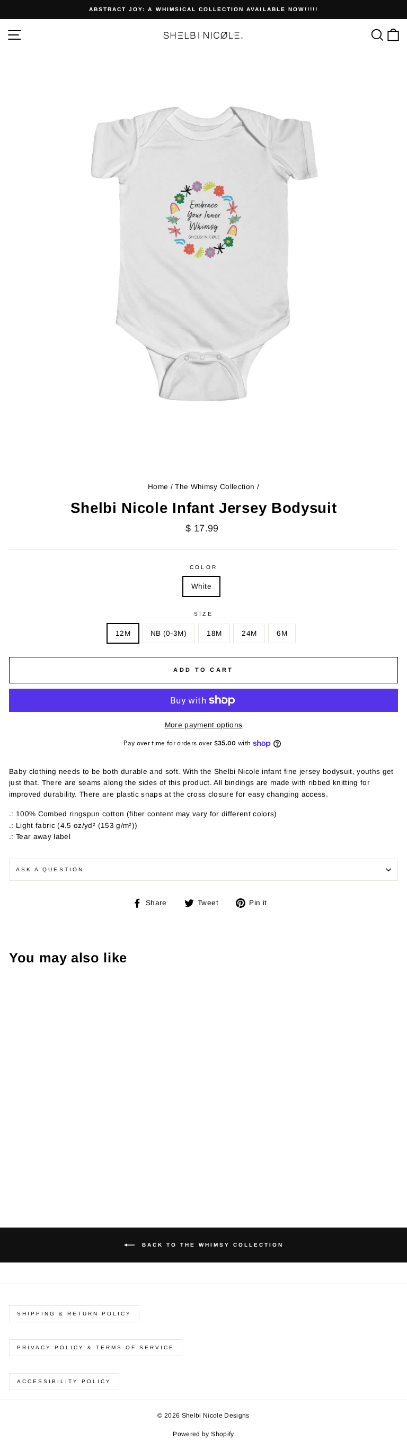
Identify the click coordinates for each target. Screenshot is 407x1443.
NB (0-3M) (169, 633)
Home (158, 487)
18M (214, 633)
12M (123, 633)
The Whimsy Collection (214, 487)
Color (203, 567)
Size (203, 614)
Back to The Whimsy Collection (211, 1244)
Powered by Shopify (203, 1434)
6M (282, 633)
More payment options (204, 725)
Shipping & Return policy (74, 1313)
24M (249, 633)
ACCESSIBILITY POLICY (64, 1381)
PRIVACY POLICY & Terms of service (95, 1347)
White (201, 586)
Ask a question (50, 869)
